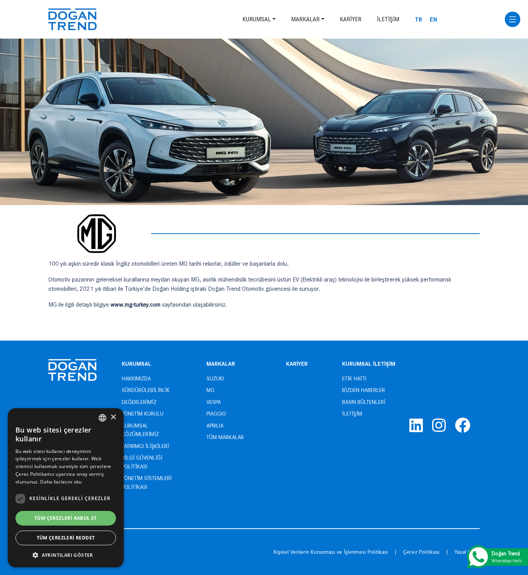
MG (210, 390)
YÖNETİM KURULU (143, 413)
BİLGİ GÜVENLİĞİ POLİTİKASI (142, 462)
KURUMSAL (256, 19)
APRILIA (214, 425)
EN (433, 19)
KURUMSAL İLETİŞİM (368, 363)
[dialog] (66, 487)
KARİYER (350, 19)
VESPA (213, 402)
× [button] (113, 417)
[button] (65, 555)
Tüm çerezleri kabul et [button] (65, 518)
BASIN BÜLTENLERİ (363, 402)
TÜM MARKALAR (225, 437)
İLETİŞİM (388, 19)
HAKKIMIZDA (136, 378)
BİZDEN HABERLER (363, 390)
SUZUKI (215, 378)
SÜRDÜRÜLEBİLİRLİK (146, 390)
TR (418, 19)
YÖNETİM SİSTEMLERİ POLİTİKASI (147, 482)
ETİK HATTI (354, 378)
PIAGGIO (216, 413)
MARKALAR (305, 19)
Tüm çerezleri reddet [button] (66, 537)
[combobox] (102, 418)
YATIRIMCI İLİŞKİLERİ (145, 446)
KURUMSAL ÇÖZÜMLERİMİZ (140, 430)
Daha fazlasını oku (61, 481)
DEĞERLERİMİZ (139, 402)
